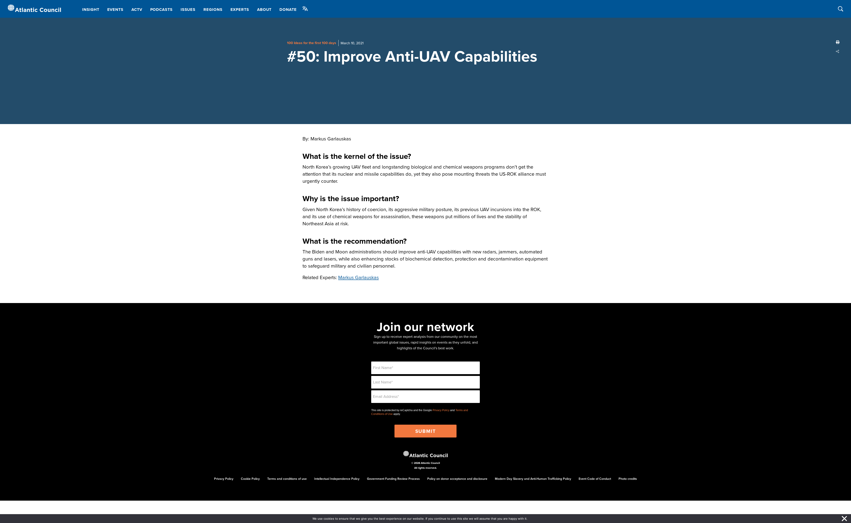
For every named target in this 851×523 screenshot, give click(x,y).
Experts (239, 9)
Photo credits (628, 478)
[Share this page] (837, 51)
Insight (90, 9)
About (264, 9)
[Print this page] (837, 42)
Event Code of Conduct (595, 478)
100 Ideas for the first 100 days (311, 42)
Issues (188, 9)
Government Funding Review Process (393, 478)
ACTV (136, 9)
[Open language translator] (305, 9)
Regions (212, 9)
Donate (288, 9)
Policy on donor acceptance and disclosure (457, 478)
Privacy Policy (441, 410)
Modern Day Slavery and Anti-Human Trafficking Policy (533, 478)
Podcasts (161, 9)
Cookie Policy (250, 478)
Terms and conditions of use (287, 478)
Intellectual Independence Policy (336, 478)
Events (115, 9)
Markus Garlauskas (358, 277)
